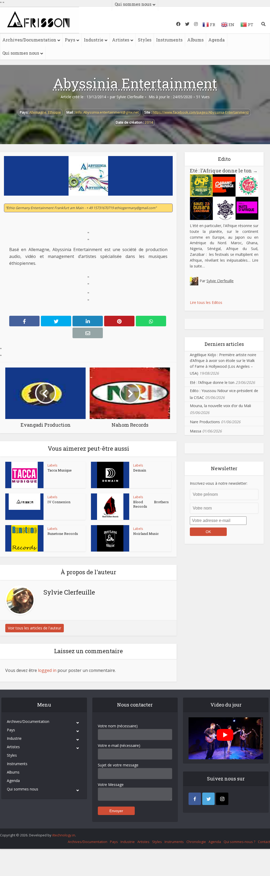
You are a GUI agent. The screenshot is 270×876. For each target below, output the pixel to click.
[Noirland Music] (110, 538)
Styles (144, 40)
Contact (264, 841)
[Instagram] (222, 799)
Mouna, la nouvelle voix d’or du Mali (220, 405)
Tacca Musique (59, 470)
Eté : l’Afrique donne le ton (224, 170)
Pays (70, 40)
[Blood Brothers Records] (110, 506)
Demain (139, 470)
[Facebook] (195, 799)
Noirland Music (146, 533)
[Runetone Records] (24, 538)
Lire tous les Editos (206, 302)
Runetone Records (62, 533)
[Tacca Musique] (24, 475)
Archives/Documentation (29, 40)
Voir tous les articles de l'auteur (34, 627)
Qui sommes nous (20, 53)
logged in (47, 670)
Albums (195, 40)
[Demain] (110, 475)
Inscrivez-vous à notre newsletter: (218, 483)
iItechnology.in (63, 835)
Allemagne (37, 112)
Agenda (216, 40)
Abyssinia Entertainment (135, 83)
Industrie (93, 40)
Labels (52, 465)
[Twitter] (208, 799)
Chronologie (196, 841)
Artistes (120, 40)
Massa (195, 431)
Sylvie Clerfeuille (130, 97)
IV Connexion (58, 502)
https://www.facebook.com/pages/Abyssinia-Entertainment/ (201, 112)
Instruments (169, 40)
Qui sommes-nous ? (239, 841)
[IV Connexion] (24, 501)
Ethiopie (54, 112)
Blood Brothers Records (151, 504)
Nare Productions (205, 421)
